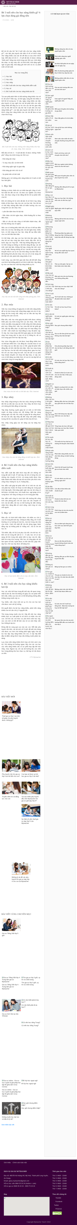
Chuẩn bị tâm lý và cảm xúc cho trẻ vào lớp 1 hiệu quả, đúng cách (63, 375)
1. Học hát (8, 76)
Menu (75, 2)
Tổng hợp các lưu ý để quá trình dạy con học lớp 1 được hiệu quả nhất (64, 428)
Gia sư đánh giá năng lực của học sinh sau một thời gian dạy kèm (64, 525)
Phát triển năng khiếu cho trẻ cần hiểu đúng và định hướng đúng (64, 456)
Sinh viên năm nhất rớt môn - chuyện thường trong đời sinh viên (64, 141)
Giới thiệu (7, 1162)
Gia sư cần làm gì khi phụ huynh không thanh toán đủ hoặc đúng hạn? (64, 543)
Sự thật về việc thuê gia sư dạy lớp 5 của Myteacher (30, 821)
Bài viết (6, 6)
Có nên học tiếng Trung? (30, 1025)
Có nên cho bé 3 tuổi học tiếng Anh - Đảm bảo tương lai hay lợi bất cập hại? (64, 606)
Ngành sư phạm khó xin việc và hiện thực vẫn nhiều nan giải (64, 389)
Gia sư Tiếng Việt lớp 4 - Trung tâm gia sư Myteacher (10, 987)
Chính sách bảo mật (20, 1162)
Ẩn (26, 73)
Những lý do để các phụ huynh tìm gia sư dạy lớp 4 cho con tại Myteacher (20, 879)
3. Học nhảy (8, 82)
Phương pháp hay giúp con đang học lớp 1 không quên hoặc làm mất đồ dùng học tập (64, 235)
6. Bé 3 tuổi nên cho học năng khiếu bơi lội (19, 91)
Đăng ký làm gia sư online (63, 566)
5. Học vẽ (7, 88)
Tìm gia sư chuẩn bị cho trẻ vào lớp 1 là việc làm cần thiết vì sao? (64, 577)
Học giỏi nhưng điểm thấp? (31, 1108)
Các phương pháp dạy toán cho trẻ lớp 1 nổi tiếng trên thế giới (64, 348)
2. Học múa (8, 79)
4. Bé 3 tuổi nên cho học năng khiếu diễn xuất (20, 85)
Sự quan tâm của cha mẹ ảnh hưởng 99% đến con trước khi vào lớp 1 (64, 622)
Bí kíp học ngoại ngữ (29, 1083)
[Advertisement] (21, 35)
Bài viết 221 (12, 6)
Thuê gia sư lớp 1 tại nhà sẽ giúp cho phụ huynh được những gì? (11, 718)
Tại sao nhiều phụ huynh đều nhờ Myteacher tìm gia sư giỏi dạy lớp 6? (30, 799)
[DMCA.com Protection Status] (57, 1214)
